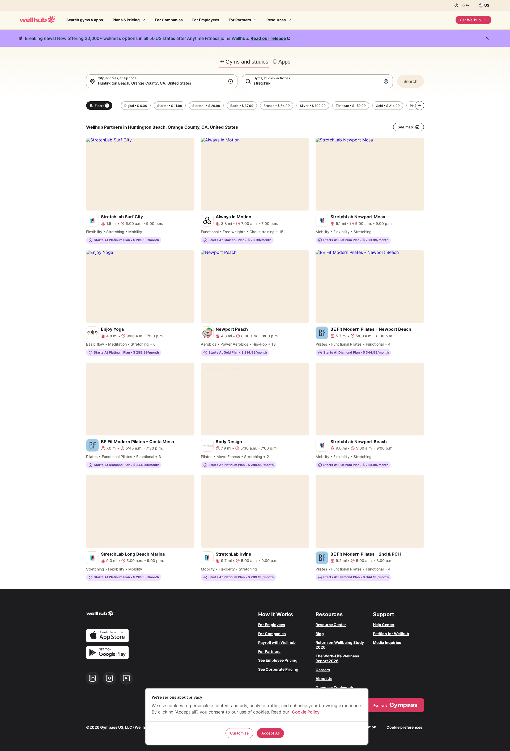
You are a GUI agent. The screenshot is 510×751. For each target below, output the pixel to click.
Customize (239, 733)
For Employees (205, 20)
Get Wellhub (470, 20)
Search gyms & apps (84, 20)
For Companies (169, 20)
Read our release (268, 38)
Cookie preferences (404, 727)
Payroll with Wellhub (277, 642)
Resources (276, 20)
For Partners (240, 20)
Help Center (383, 624)
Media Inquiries (387, 642)
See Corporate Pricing (278, 669)
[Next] (419, 105)
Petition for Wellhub (391, 633)
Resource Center (331, 624)
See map (405, 127)
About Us (324, 678)
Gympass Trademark (334, 687)
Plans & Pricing (126, 20)
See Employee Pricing (278, 660)
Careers (323, 670)
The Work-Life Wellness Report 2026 (337, 658)
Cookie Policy (306, 712)
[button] (231, 81)
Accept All (270, 733)
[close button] (487, 38)
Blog (320, 633)
